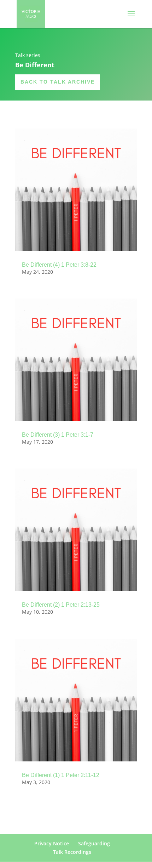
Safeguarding (94, 843)
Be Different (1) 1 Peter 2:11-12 (60, 775)
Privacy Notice (51, 843)
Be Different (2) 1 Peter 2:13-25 (61, 605)
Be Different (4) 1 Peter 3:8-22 (59, 265)
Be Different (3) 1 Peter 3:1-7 (57, 435)
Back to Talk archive (58, 82)
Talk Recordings (72, 852)
